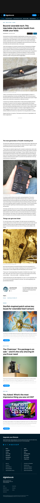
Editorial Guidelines (9, 468)
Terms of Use (5, 491)
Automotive (8, 459)
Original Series (26, 459)
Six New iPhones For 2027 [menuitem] (17, 18)
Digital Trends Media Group (9, 496)
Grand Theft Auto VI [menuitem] (9, 18)
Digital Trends (6, 16)
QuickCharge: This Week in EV (12, 297)
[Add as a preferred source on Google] (30, 33)
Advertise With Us (8, 466)
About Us (7, 463)
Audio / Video (8, 453)
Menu (2, 15)
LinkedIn (16, 444)
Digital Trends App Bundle (28, 470)
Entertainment (8, 457)
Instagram (5, 444)
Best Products (26, 455)
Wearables (26, 450)
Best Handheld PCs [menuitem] (33, 18)
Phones (7, 448)
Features (4, 297)
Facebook (3, 444)
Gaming (7, 452)
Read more (6, 340)
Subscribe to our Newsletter (28, 463)
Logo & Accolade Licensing (10, 470)
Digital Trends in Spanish (28, 468)
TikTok (11, 444)
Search (38, 15)
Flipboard (18, 444)
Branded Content (26, 465)
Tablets (25, 448)
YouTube (9, 444)
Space (25, 452)
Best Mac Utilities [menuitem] (26, 18)
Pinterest (14, 444)
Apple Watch (22, 55)
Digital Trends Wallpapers (28, 466)
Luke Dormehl (6, 33)
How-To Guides (26, 457)
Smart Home (8, 455)
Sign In (34, 15)
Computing (8, 450)
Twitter (7, 444)
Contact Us (7, 465)
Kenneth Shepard (25, 94)
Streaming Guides (27, 453)
